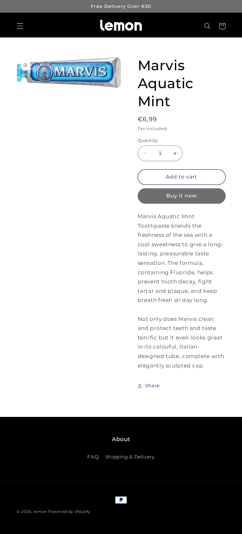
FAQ (93, 457)
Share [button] (152, 386)
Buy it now (181, 196)
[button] (20, 26)
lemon (40, 511)
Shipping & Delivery (130, 457)
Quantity (148, 140)
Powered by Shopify (69, 511)
